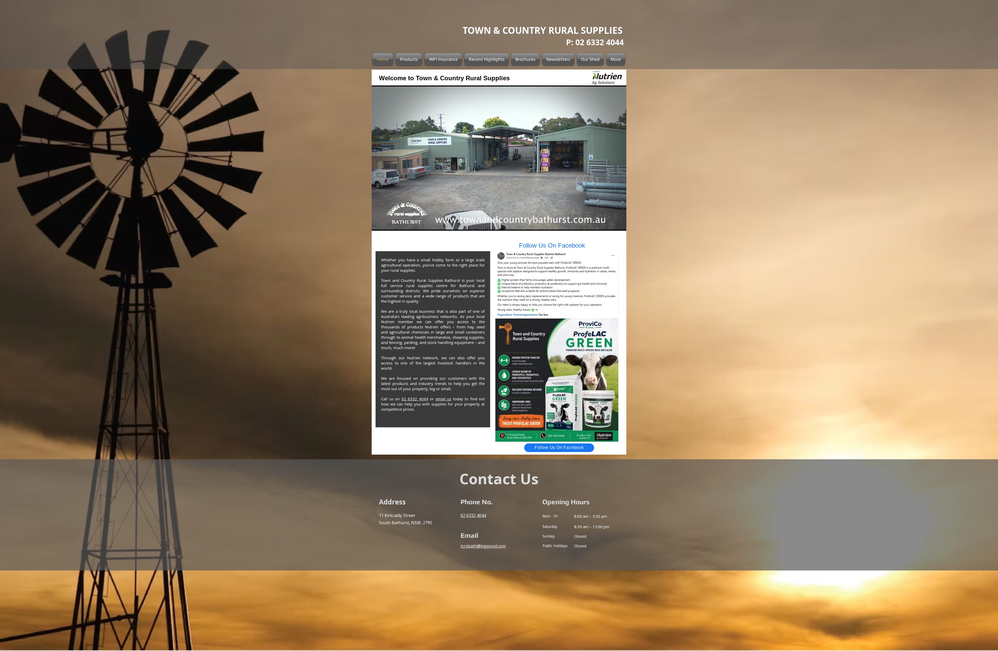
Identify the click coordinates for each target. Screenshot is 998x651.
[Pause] (378, 223)
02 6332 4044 (415, 398)
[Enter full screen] (619, 223)
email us (443, 398)
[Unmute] (387, 223)
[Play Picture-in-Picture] (610, 223)
